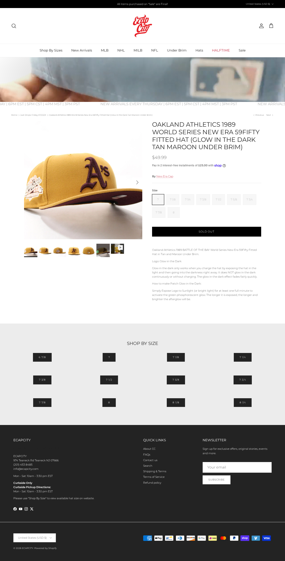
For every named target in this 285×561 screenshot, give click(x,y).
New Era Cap (164, 176)
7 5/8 (176, 379)
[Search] (13, 26)
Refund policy (152, 482)
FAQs (146, 454)
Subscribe (216, 479)
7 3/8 (42, 379)
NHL (121, 50)
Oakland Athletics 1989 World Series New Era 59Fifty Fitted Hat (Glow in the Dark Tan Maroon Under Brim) (101, 115)
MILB (138, 50)
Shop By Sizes (51, 50)
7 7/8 (42, 402)
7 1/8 (176, 357)
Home (14, 115)
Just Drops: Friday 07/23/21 (33, 115)
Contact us (150, 460)
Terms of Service (154, 476)
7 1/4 (243, 357)
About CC (149, 448)
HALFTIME (221, 50)
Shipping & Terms (154, 471)
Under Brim (177, 50)
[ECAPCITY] (142, 25)
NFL (154, 50)
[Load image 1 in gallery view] (83, 180)
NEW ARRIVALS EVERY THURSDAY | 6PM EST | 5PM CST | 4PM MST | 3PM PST (172, 104)
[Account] (260, 26)
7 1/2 (109, 379)
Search (147, 465)
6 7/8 (42, 357)
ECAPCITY (27, 548)
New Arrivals (81, 50)
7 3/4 (242, 379)
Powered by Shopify (45, 548)
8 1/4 (243, 402)
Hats (199, 50)
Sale (242, 50)
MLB (104, 50)
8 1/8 (176, 402)
